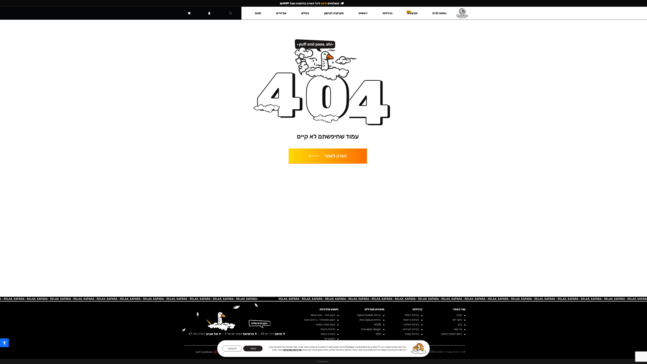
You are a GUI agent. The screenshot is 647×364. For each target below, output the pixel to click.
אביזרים (281, 13)
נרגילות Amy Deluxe (370, 319)
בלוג (460, 324)
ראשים (363, 13)
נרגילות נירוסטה (411, 319)
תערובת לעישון (334, 13)
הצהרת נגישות (328, 334)
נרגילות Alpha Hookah (369, 315)
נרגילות (387, 13)
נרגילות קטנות (412, 334)
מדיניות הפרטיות (292, 349)
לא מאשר (232, 348)
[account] (209, 13)
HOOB (378, 324)
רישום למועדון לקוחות (452, 334)
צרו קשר (458, 329)
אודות (459, 315)
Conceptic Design (371, 329)
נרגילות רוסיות (412, 315)
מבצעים (412, 13)
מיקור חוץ (458, 319)
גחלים (305, 13)
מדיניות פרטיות (328, 329)
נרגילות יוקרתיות (411, 329)
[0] (189, 13)
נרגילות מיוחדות (412, 324)
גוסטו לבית (439, 13)
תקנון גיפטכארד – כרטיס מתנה (320, 319)
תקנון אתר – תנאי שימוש (323, 315)
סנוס (258, 13)
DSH (379, 334)
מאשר (253, 348)
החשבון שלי (330, 338)
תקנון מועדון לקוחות (326, 324)
